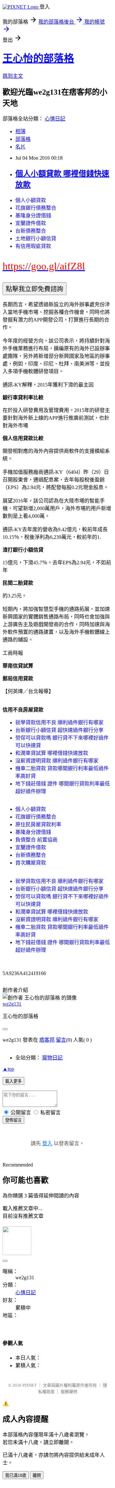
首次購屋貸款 (30, 862)
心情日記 (55, 118)
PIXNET (29, 1385)
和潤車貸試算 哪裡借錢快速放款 (51, 753)
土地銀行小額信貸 (35, 238)
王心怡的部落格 (38, 58)
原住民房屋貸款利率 (38, 824)
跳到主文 (13, 76)
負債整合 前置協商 (36, 839)
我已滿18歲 (15, 1475)
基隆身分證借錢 (33, 215)
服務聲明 (69, 1391)
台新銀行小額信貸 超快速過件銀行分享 (59, 730)
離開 (37, 1475)
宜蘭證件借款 (30, 223)
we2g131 (12, 1004)
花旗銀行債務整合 (35, 208)
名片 (20, 146)
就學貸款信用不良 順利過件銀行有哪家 (59, 722)
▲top (8, 1069)
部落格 (23, 139)
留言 (61, 1040)
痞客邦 (47, 1040)
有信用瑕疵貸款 (33, 246)
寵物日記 (52, 1057)
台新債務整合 (30, 231)
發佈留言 (13, 1120)
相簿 (20, 131)
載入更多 (13, 1081)
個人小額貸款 (30, 200)
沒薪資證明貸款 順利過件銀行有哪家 (56, 760)
